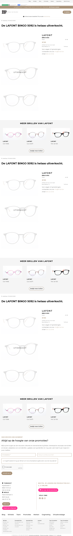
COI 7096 (6, 144)
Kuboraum (63, 528)
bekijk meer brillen (36, 151)
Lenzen (39, 520)
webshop (5, 20)
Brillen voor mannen (6, 523)
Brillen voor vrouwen (6, 526)
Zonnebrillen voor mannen (19, 523)
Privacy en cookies (44, 535)
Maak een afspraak (9, 508)
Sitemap (51, 535)
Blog (30, 1)
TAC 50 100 (54, 144)
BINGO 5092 (12, 20)
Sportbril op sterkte (29, 529)
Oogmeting (58, 1)
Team (40, 1)
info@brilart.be (59, 51)
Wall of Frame (67, 1)
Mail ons (6, 504)
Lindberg (51, 523)
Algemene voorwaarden (34, 535)
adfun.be (59, 535)
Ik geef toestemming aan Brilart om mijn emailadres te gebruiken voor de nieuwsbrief (30, 460)
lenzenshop (47, 16)
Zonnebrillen (18, 520)
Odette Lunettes (64, 522)
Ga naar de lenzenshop (49, 490)
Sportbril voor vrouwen (29, 526)
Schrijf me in (7, 473)
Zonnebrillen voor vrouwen (19, 526)
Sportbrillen (29, 520)
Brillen (5, 520)
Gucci (61, 526)
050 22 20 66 (50, 54)
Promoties (46, 1)
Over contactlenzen (41, 523)
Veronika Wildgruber (52, 527)
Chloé (61, 523)
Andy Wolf (51, 522)
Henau (50, 525)
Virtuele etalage (59, 514)
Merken (52, 1)
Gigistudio (51, 529)
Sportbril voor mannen (29, 523)
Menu (68, 12)
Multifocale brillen (7, 531)
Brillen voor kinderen (6, 529)
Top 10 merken (53, 520)
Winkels (34, 1)
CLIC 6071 (30, 144)
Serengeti (62, 525)
